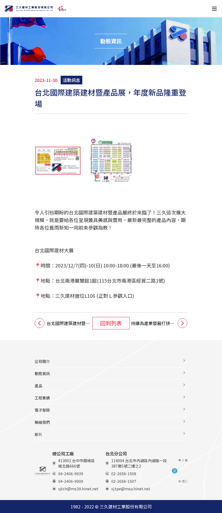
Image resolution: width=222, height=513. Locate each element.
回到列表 (111, 323)
